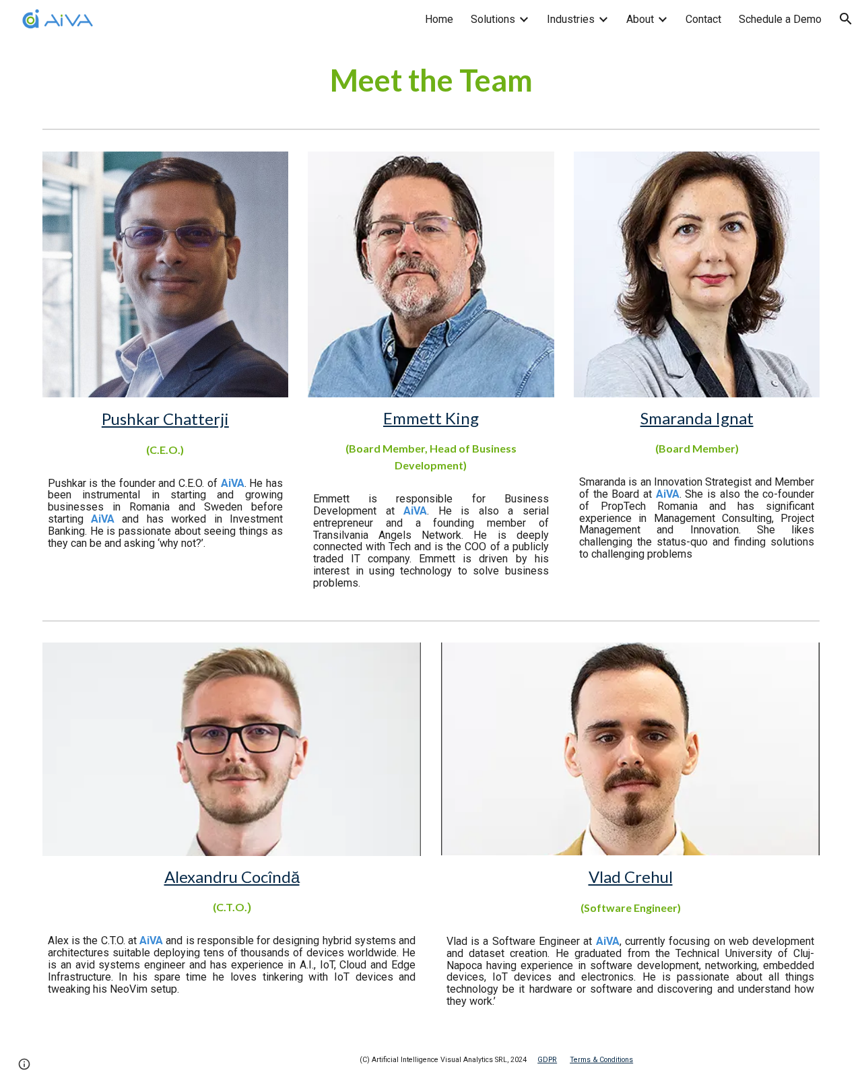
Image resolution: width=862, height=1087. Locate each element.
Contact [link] (703, 19)
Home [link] (439, 19)
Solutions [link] (493, 19)
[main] (431, 80)
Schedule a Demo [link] (780, 19)
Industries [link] (571, 19)
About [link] (640, 19)
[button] (846, 19)
